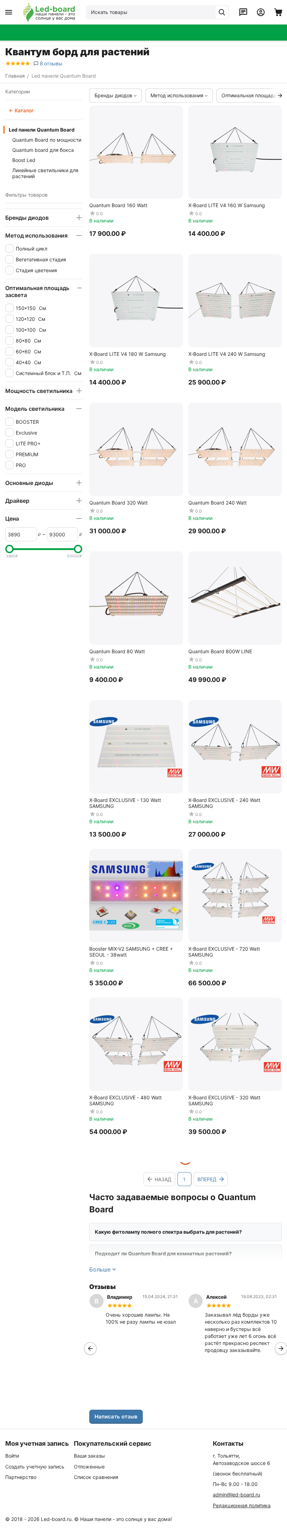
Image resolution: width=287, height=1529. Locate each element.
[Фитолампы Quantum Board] (49, 12)
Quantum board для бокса (43, 150)
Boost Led (23, 160)
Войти (12, 1456)
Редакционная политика (242, 1505)
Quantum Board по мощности (46, 140)
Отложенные (89, 1467)
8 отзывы (50, 63)
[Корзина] (278, 12)
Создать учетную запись (34, 1467)
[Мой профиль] (261, 12)
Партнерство (20, 1477)
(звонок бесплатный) (237, 1474)
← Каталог (21, 110)
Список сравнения (96, 1477)
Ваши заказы (89, 1456)
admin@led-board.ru (236, 1495)
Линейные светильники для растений (45, 173)
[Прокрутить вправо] (280, 96)
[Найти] (222, 12)
